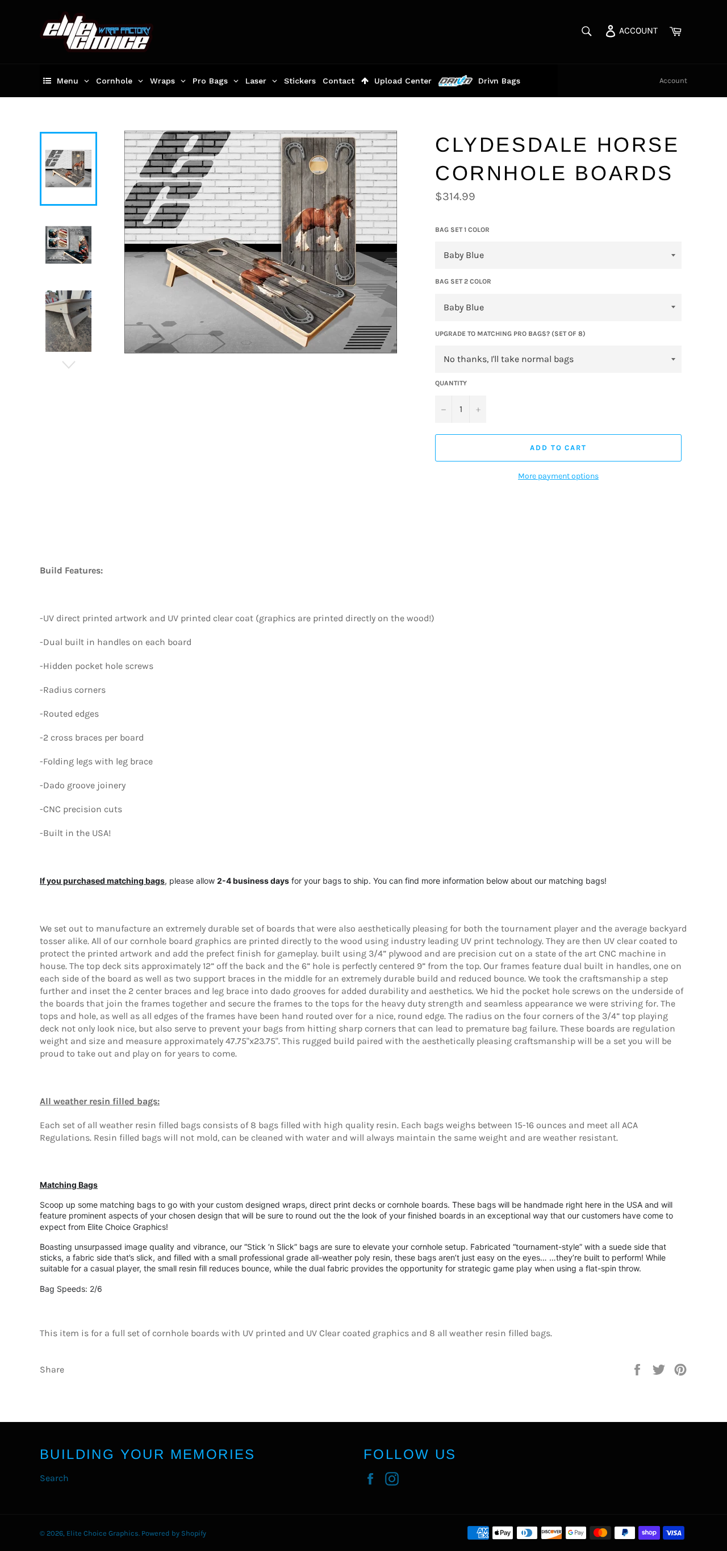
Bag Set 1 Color (462, 230)
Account (673, 80)
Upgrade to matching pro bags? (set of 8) (510, 334)
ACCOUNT (637, 29)
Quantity (451, 383)
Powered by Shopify (173, 1533)
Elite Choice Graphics (102, 1533)
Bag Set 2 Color (463, 281)
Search (54, 1478)
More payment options (558, 476)
